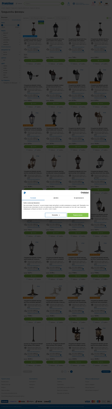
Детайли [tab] (56, 198)
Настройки (55, 215)
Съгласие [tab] (33, 198)
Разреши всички (77, 215)
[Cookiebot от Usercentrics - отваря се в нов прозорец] (82, 193)
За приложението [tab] (79, 198)
